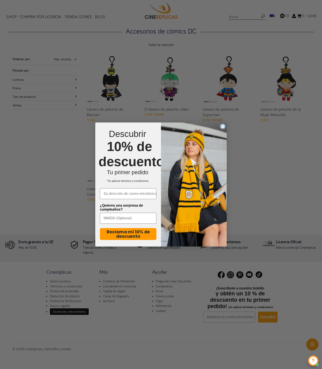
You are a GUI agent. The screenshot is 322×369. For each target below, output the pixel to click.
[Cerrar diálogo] (223, 126)
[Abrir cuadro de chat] (313, 360)
